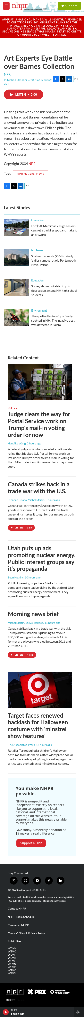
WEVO (12, 967)
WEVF (11, 954)
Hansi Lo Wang (17, 443)
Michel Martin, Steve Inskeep (25, 622)
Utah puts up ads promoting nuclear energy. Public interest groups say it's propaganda (42, 558)
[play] (6, 1012)
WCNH (12, 948)
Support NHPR (31, 843)
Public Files (14, 941)
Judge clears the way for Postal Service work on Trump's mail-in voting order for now (39, 424)
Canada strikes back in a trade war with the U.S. (39, 487)
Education (37, 220)
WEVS (12, 973)
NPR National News (30, 173)
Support (71, 6)
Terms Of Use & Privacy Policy (26, 933)
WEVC (12, 951)
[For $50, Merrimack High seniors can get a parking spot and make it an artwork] (16, 227)
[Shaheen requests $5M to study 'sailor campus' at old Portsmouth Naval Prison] (16, 257)
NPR (32, 163)
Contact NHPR (17, 908)
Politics (12, 408)
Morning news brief (33, 614)
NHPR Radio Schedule (21, 916)
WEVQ (12, 970)
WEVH (12, 957)
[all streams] (79, 1012)
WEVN (12, 964)
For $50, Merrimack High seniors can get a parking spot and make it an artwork (54, 230)
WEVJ (11, 960)
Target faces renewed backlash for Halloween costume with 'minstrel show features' (38, 725)
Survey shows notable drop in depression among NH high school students (54, 290)
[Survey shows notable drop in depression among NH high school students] (16, 287)
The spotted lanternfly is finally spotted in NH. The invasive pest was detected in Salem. (53, 320)
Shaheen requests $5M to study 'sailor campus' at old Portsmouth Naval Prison (53, 260)
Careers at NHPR (18, 925)
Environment (39, 310)
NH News (37, 250)
